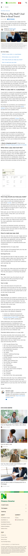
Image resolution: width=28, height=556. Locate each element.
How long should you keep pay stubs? (12, 59)
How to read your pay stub (9, 62)
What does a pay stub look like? (10, 57)
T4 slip (9, 202)
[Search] (26, 3)
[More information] (13, 30)
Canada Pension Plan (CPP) (11, 317)
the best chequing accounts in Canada (15, 144)
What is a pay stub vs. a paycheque (11, 54)
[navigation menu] (2, 3)
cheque (17, 118)
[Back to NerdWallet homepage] (1, 7)
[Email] (6, 400)
